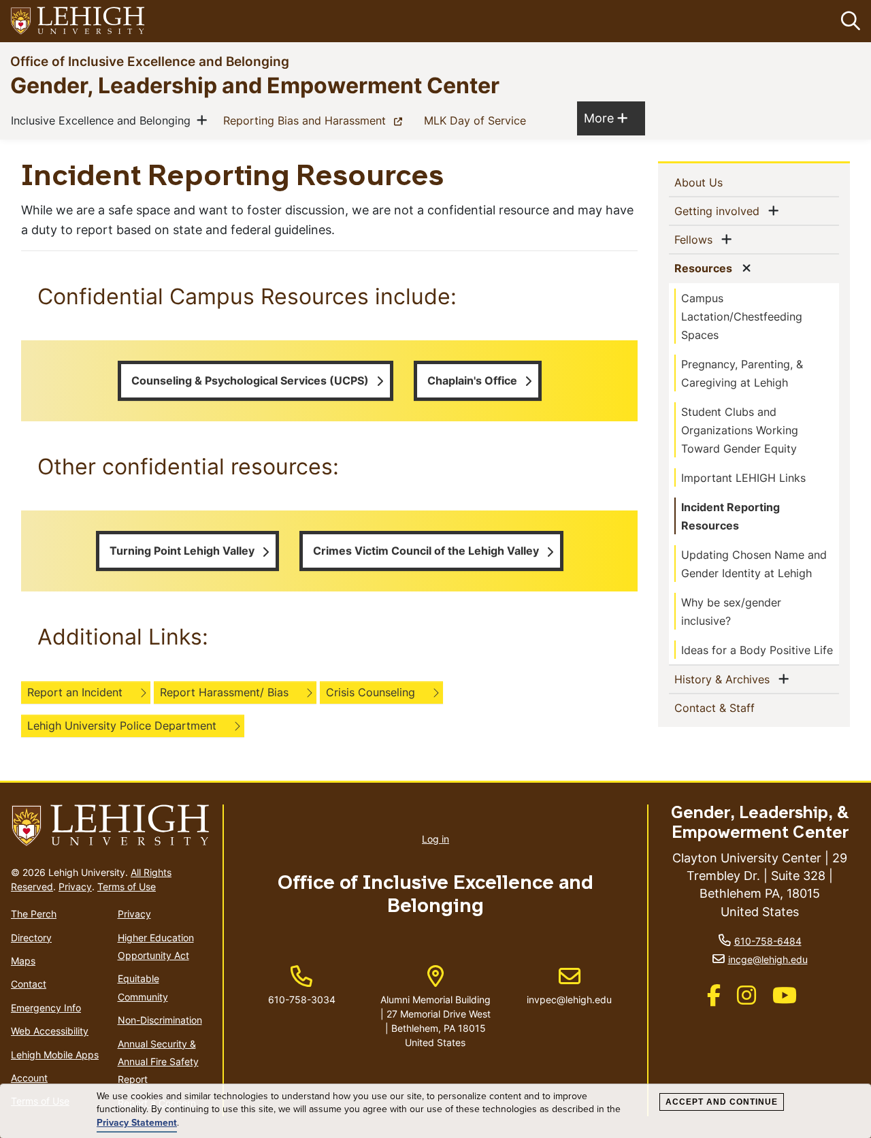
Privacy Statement (137, 1122)
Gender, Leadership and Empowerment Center (254, 84)
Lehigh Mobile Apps (55, 1054)
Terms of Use (126, 886)
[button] (848, 21)
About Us (720, 182)
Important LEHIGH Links (743, 477)
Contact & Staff (736, 707)
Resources (706, 268)
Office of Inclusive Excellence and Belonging (149, 61)
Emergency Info (46, 1007)
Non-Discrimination (160, 1019)
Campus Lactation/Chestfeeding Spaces (741, 316)
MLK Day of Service (477, 120)
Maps (23, 960)
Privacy (75, 886)
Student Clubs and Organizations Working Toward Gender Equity (739, 430)
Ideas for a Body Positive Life (757, 650)
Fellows (696, 239)
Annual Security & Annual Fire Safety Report (158, 1061)
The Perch (33, 913)
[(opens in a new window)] (78, 21)
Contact (28, 983)
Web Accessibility (49, 1030)
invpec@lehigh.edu (569, 985)
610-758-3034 (301, 999)
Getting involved (719, 210)
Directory (31, 937)
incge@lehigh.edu (768, 959)
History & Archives (724, 679)
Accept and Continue (721, 1102)
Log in (435, 838)
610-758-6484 (768, 940)
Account (29, 1077)
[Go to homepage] (111, 825)
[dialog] (435, 1111)
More (605, 118)
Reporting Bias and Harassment (315, 120)
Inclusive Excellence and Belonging (103, 120)
